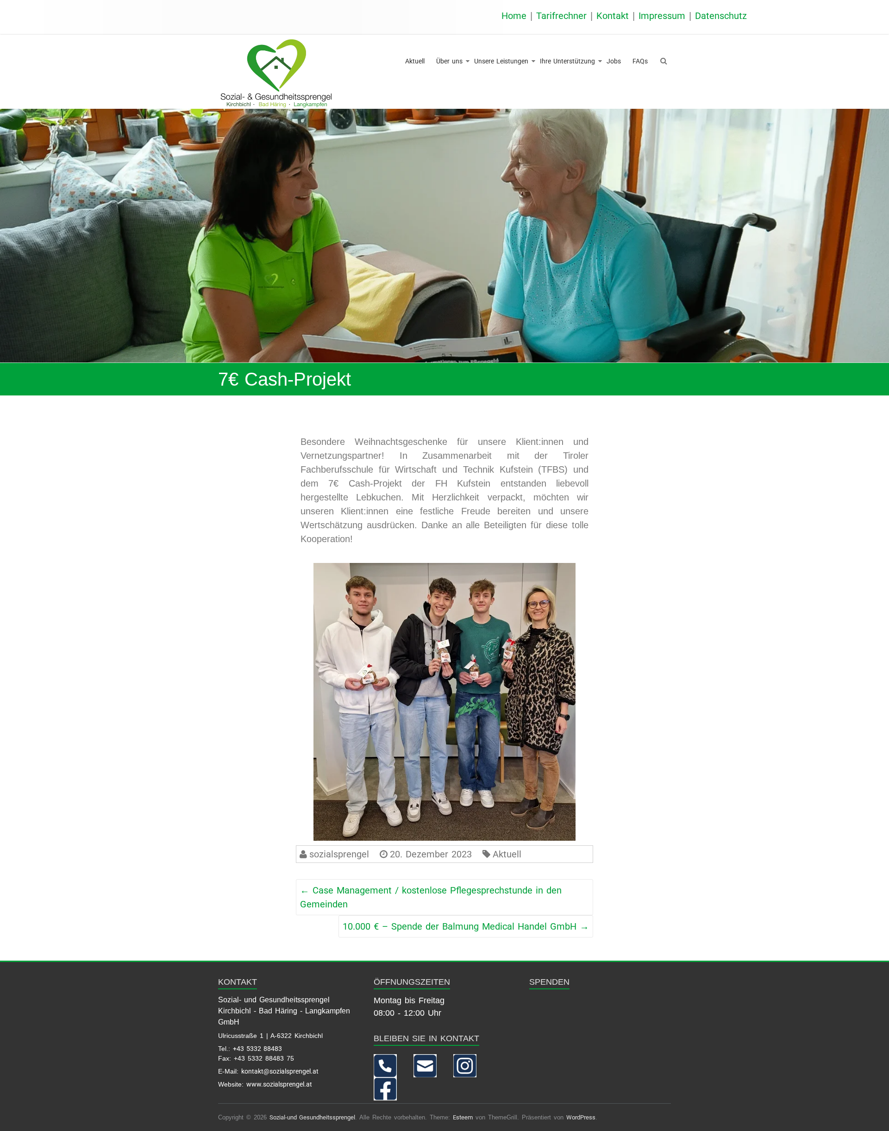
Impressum (662, 15)
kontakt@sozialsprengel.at (280, 1071)
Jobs (614, 61)
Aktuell (415, 61)
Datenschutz (721, 15)
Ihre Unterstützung (567, 61)
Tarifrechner (561, 15)
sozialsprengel (339, 854)
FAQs (640, 61)
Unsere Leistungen (501, 61)
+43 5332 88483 (257, 1048)
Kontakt (612, 15)
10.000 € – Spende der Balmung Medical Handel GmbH (466, 926)
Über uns (449, 61)
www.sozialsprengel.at (279, 1084)
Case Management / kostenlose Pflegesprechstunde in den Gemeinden (431, 897)
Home (513, 15)
